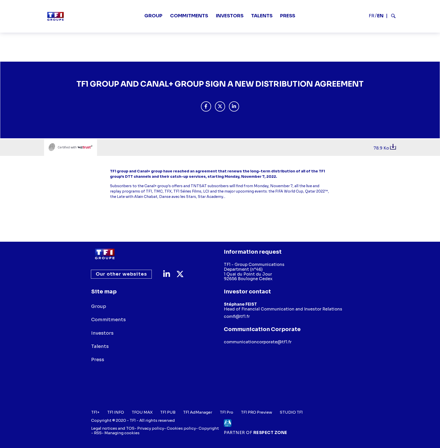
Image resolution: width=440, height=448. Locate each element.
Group (153, 16)
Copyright (209, 428)
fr (372, 16)
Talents (261, 16)
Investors (229, 16)
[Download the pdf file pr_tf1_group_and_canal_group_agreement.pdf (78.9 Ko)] (393, 148)
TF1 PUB (167, 412)
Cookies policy (181, 428)
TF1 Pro (226, 412)
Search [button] (391, 16)
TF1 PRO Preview (256, 412)
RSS (98, 432)
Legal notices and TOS (112, 428)
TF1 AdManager (197, 412)
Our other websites (121, 274)
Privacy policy (150, 428)
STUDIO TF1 (291, 412)
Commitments (189, 16)
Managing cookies (122, 432)
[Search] (391, 16)
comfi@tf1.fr (237, 316)
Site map (104, 291)
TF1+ (95, 412)
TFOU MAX (142, 412)
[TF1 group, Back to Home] (55, 16)
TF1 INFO (115, 412)
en (380, 16)
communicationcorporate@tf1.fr (258, 342)
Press (287, 16)
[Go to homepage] (104, 254)
